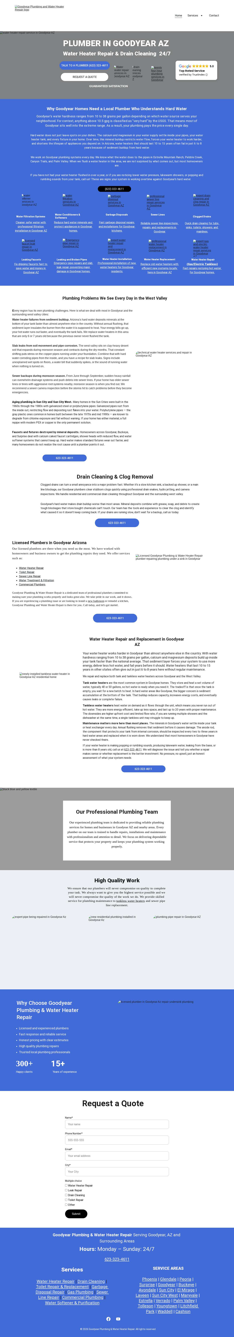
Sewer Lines (158, 214)
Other (71, 1204)
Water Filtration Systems (30, 216)
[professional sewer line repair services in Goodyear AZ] (156, 203)
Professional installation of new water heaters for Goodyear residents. (117, 267)
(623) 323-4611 (114, 189)
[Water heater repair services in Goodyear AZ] (123, 74)
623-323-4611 (64, 458)
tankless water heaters (130, 901)
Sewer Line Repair (30, 576)
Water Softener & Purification (72, 1302)
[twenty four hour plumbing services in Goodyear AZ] (159, 74)
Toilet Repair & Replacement (62, 1286)
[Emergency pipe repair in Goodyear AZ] (72, 247)
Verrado (163, 1300)
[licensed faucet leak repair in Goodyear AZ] (31, 247)
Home (178, 15)
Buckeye (186, 1284)
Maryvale (189, 1295)
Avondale (147, 1290)
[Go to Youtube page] (118, 1319)
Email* (68, 1149)
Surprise (147, 1284)
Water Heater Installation (117, 259)
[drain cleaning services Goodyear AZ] (140, 73)
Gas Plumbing (80, 1292)
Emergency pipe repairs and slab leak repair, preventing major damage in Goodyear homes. (73, 267)
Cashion (183, 1311)
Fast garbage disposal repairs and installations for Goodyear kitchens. (117, 226)
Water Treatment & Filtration (36, 580)
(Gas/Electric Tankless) (202, 264)
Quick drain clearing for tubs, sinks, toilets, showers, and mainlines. (202, 227)
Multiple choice (73, 1180)
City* (68, 1165)
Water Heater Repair (203, 259)
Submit (76, 1214)
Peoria (185, 1279)
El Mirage (186, 1290)
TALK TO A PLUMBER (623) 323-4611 (84, 65)
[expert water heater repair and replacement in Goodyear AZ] (117, 247)
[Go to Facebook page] (108, 1319)
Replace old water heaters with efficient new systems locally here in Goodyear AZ (159, 268)
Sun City (166, 1290)
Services (193, 15)
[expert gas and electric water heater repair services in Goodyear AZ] (202, 248)
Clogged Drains (202, 216)
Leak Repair (74, 1190)
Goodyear (166, 1284)
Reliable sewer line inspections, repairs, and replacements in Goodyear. (160, 227)
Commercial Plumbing (82, 1297)
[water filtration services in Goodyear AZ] (72, 202)
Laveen (142, 1295)
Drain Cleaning (76, 1195)
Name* (69, 1117)
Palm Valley (184, 1300)
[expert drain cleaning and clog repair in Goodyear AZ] (202, 202)
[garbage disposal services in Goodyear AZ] (117, 203)
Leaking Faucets (31, 259)
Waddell (165, 1311)
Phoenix (149, 1279)
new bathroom (96, 601)
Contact (214, 15)
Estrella (146, 1300)
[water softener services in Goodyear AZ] (31, 202)
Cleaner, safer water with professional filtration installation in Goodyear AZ (31, 226)
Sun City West (165, 1295)
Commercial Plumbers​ (32, 584)
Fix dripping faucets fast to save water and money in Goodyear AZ (31, 268)
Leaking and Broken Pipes (72, 259)
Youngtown (166, 1306)
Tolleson (145, 1306)
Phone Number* (74, 1133)
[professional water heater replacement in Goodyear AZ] (158, 248)
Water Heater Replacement (159, 259)
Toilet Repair (26, 572)
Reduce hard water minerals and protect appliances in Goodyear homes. (73, 226)
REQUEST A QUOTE (85, 77)
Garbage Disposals (117, 214)
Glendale (168, 1279)
